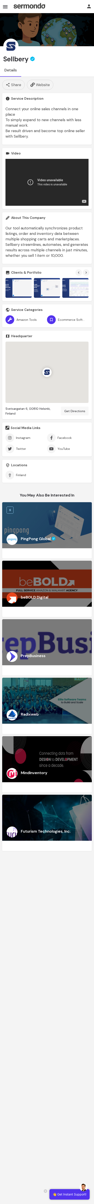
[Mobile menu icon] (5, 6)
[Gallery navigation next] (86, 272)
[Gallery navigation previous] (79, 272)
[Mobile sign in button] (89, 6)
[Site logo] (29, 6)
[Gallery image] (18, 288)
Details (10, 70)
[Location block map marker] (47, 372)
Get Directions (74, 411)
